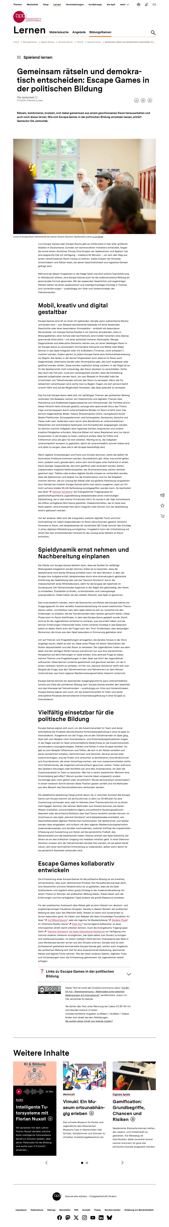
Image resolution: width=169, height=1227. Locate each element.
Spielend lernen (94, 42)
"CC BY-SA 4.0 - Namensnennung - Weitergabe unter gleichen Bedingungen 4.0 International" (97, 991)
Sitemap (51, 1210)
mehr (124, 4)
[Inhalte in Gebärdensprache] (146, 5)
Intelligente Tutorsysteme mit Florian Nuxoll (32, 1113)
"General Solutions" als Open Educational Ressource (76, 931)
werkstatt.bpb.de (65, 42)
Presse (97, 1210)
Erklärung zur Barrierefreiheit (139, 1210)
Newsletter (64, 1210)
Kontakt (86, 1210)
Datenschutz (36, 1210)
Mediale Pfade (119, 920)
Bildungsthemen (30, 42)
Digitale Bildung (47, 42)
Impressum (21, 1210)
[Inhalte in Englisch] (154, 5)
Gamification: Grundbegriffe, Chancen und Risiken (129, 1110)
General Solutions (62, 491)
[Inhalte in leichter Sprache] (138, 5)
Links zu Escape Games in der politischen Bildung (80, 973)
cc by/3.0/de (97, 237)
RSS (76, 1210)
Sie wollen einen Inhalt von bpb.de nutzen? (89, 1021)
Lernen (16, 42)
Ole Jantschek (27, 97)
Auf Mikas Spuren (57, 920)
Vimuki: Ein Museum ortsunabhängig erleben (84, 1107)
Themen (80, 42)
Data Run (77, 924)
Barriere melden (113, 1210)
